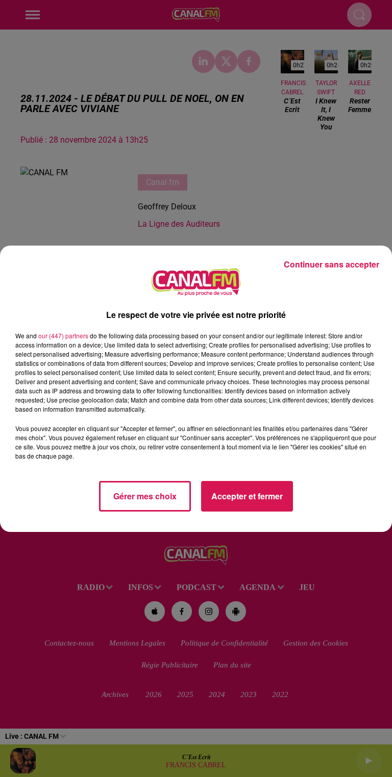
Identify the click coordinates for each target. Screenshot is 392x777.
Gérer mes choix (145, 496)
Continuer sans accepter (331, 264)
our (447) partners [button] (63, 335)
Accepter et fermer (247, 496)
